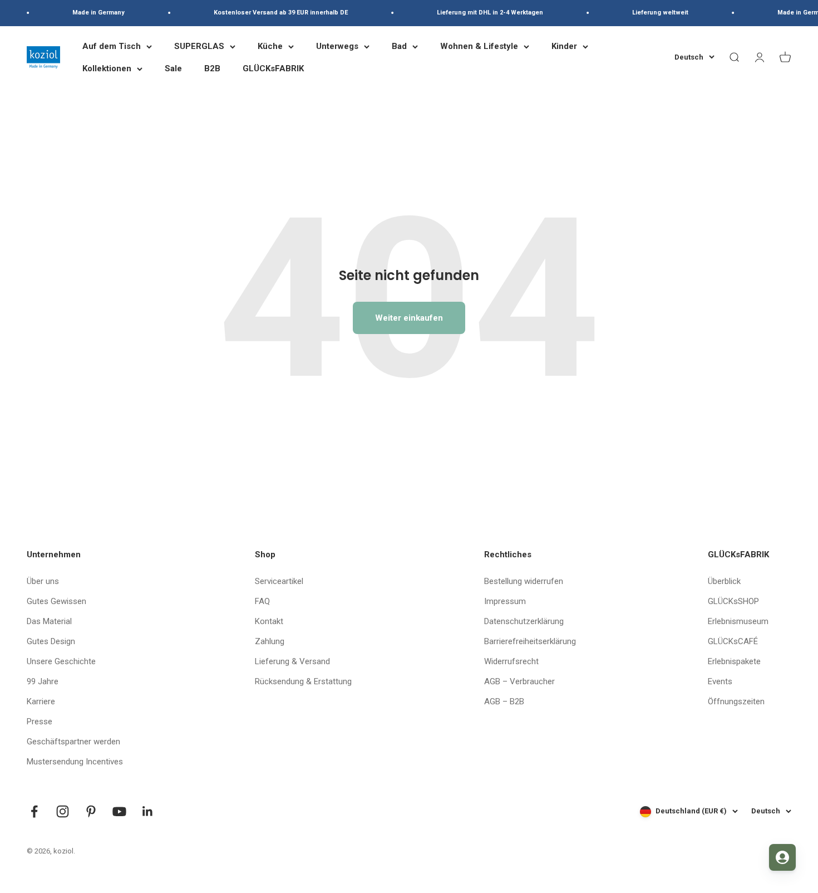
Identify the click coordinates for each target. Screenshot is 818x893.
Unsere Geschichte (61, 661)
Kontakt (269, 621)
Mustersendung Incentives (75, 762)
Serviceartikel (279, 581)
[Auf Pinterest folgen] (90, 811)
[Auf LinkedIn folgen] (147, 811)
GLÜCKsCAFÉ (733, 641)
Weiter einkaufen (409, 318)
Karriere (41, 701)
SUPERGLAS (199, 46)
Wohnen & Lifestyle (479, 46)
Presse (39, 722)
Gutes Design (51, 641)
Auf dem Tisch (111, 46)
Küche (270, 46)
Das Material (49, 621)
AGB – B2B (504, 701)
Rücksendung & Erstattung (303, 681)
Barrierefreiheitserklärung (530, 641)
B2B (212, 68)
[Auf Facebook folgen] (34, 811)
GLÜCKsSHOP (733, 601)
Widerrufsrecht (511, 661)
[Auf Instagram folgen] (62, 811)
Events (720, 681)
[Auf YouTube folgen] (119, 811)
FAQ (262, 601)
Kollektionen (106, 68)
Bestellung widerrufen (523, 581)
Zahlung (269, 641)
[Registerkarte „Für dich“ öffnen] (782, 857)
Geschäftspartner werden (73, 742)
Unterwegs (337, 46)
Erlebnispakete (734, 661)
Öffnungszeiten (736, 701)
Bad (399, 46)
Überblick (724, 581)
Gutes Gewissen (56, 601)
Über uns (43, 581)
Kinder (564, 46)
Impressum (505, 601)
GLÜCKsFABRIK (273, 68)
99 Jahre (42, 681)
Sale (173, 68)
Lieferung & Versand (292, 661)
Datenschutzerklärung (524, 621)
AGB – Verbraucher (519, 681)
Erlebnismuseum (738, 621)
